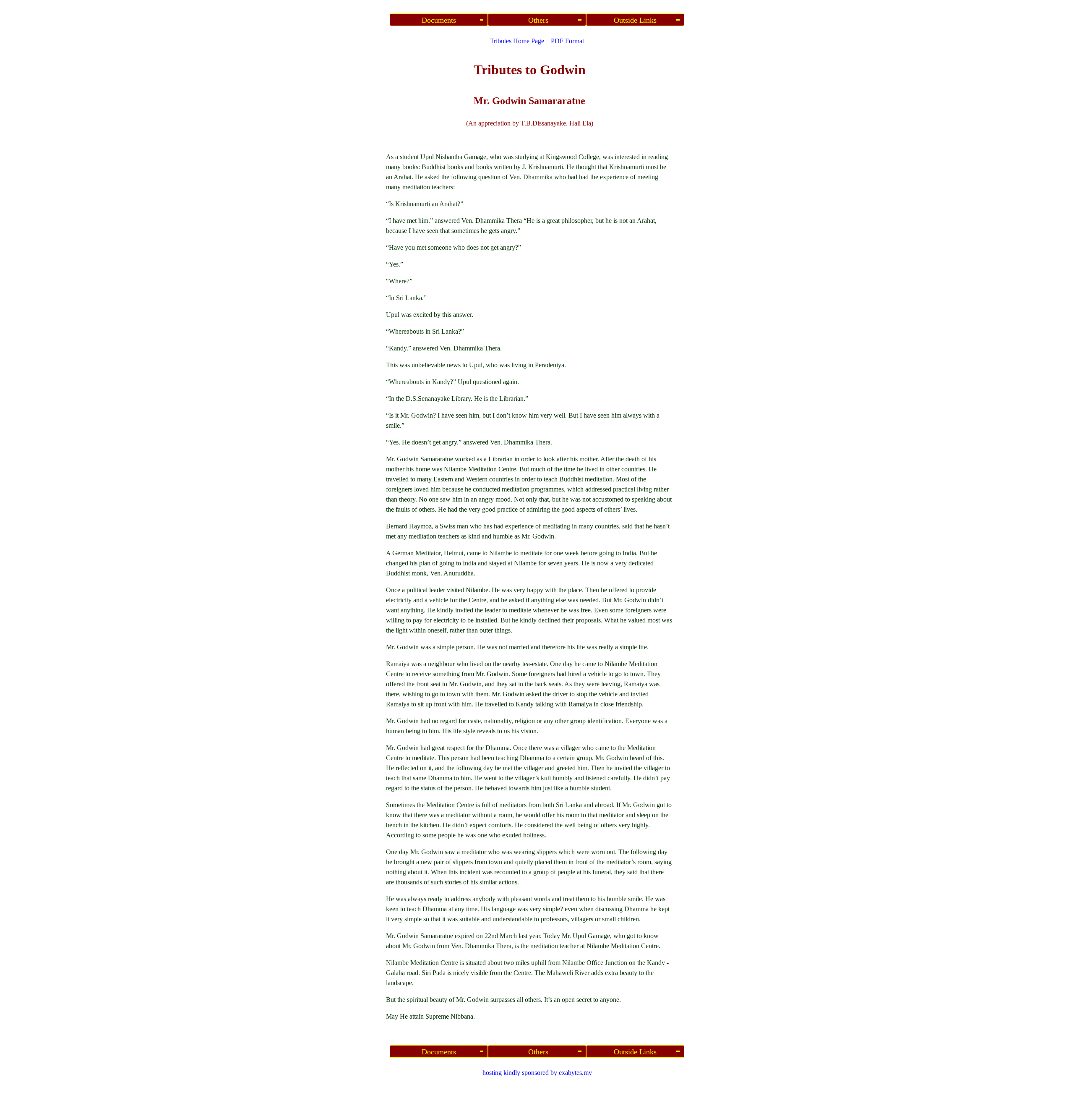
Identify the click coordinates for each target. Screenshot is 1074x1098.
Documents (439, 20)
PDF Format (567, 40)
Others (537, 20)
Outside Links (635, 20)
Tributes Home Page (517, 40)
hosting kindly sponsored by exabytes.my (537, 1072)
